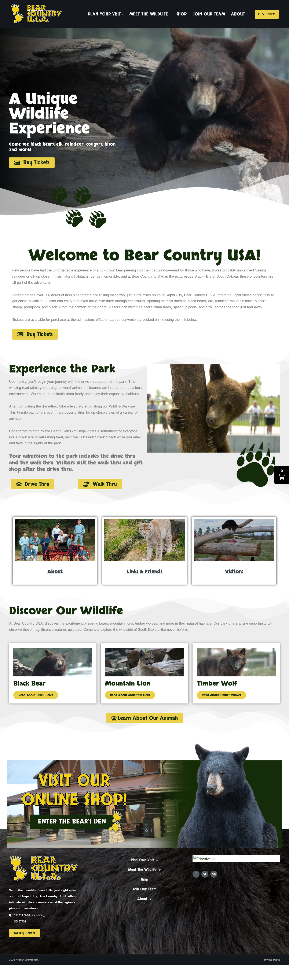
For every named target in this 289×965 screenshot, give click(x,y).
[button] (122, 14)
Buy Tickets (266, 14)
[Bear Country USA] (37, 14)
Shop (181, 14)
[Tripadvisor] (213, 874)
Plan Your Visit (142, 860)
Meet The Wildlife (142, 869)
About (142, 898)
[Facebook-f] (196, 874)
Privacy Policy (272, 959)
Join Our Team (209, 14)
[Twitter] (204, 874)
